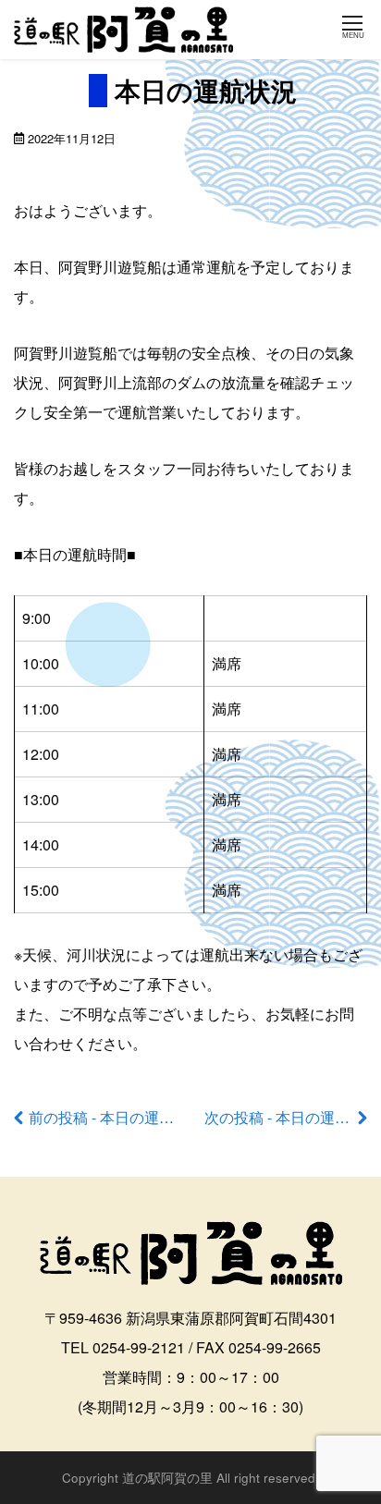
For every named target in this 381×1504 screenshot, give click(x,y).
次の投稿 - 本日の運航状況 (291, 1117)
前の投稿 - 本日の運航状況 (116, 1117)
